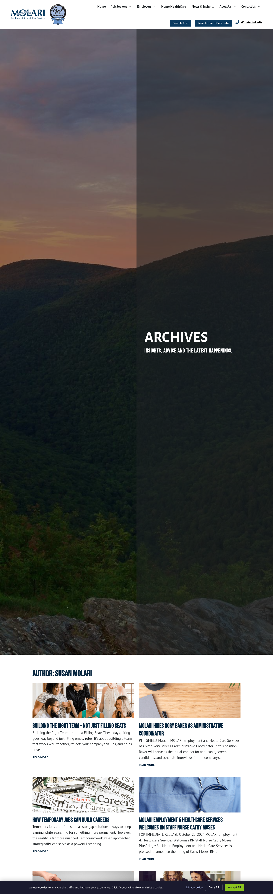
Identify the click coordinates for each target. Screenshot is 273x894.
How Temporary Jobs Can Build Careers (70, 820)
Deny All (214, 887)
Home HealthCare (174, 7)
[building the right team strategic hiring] (83, 701)
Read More (40, 757)
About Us (229, 7)
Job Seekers (122, 7)
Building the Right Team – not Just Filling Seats (79, 725)
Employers (147, 7)
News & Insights (204, 7)
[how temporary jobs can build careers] (83, 794)
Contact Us (251, 7)
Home (102, 7)
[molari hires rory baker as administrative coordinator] (190, 701)
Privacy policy (194, 887)
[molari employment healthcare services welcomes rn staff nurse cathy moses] (190, 794)
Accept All (234, 887)
